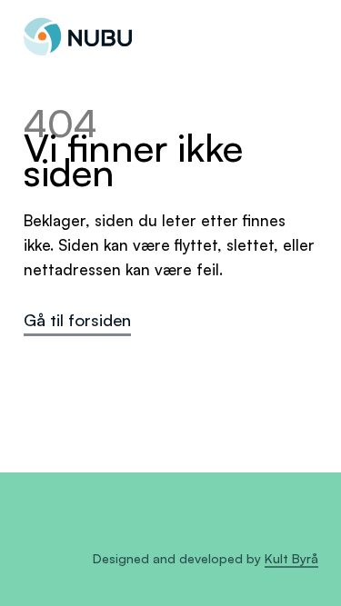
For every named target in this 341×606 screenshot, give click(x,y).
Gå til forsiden (77, 319)
